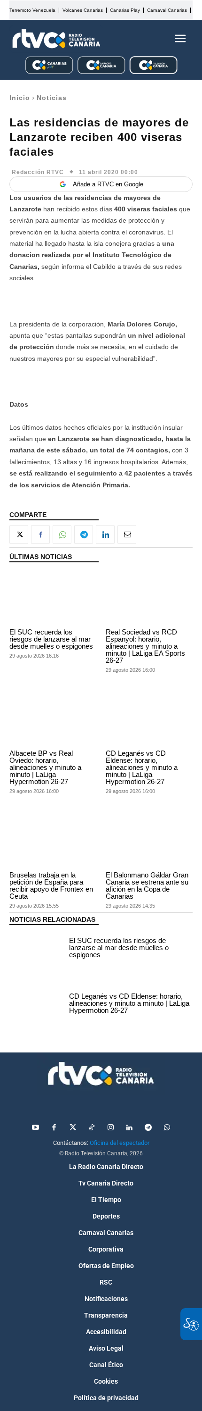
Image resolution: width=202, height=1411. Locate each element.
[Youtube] (35, 1128)
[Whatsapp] (167, 1128)
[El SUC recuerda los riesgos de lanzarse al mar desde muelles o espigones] (52, 597)
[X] (18, 534)
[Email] (126, 534)
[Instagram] (110, 1128)
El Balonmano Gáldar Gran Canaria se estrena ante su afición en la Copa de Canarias (147, 885)
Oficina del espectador (119, 1142)
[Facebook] (40, 534)
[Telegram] (83, 534)
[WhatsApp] (62, 534)
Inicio (19, 97)
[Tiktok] (92, 1128)
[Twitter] (73, 1128)
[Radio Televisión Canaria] (56, 38)
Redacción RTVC (38, 172)
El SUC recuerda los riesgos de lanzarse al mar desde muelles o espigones (51, 639)
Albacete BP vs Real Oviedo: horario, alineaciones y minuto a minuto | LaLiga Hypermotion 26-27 (45, 767)
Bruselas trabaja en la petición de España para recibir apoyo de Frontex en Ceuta (51, 885)
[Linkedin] (105, 534)
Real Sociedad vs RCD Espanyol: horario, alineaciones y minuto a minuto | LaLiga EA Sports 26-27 (145, 646)
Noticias (52, 97)
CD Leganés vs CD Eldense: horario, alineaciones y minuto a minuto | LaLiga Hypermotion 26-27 (142, 767)
